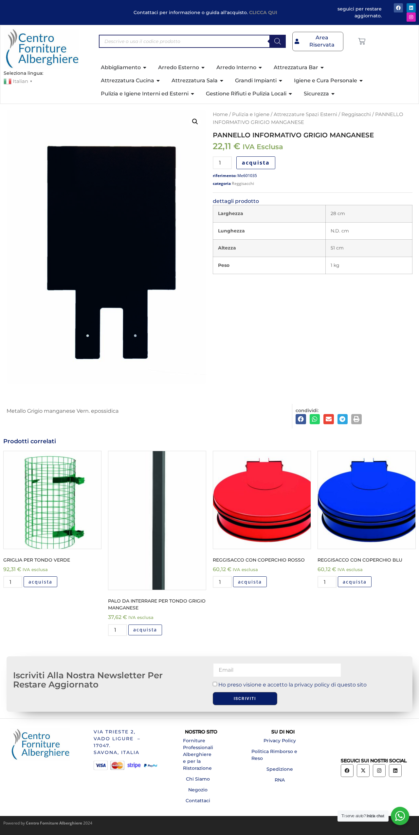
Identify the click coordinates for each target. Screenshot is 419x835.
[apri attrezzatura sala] (222, 81)
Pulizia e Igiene (250, 114)
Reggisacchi (356, 114)
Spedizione (279, 769)
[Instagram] (411, 17)
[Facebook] (398, 7)
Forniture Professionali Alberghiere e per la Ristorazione (198, 754)
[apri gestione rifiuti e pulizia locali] (290, 94)
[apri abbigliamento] (145, 67)
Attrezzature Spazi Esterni (305, 114)
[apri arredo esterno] (203, 67)
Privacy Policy (280, 741)
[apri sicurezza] (333, 94)
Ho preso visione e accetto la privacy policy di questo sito (292, 685)
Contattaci (198, 801)
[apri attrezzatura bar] (322, 67)
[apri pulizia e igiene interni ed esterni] (192, 94)
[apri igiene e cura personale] (361, 81)
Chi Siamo (198, 779)
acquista (256, 162)
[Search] (277, 41)
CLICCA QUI (263, 12)
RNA (280, 780)
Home (220, 114)
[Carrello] (361, 41)
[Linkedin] (395, 770)
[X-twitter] (363, 770)
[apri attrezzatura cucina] (158, 81)
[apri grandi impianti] (280, 81)
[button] (195, 122)
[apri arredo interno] (260, 67)
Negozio (198, 790)
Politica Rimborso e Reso (274, 754)
